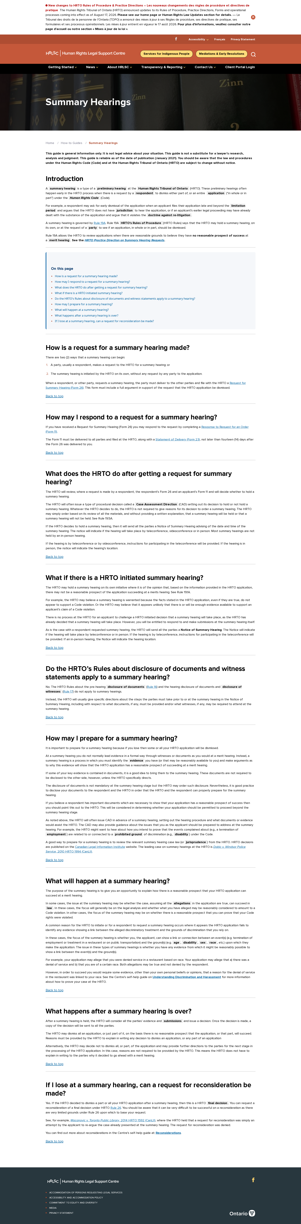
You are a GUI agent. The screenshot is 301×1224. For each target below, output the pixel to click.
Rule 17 (68, 691)
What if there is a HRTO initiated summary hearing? (88, 293)
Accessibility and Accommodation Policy (76, 1197)
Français (219, 39)
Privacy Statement (243, 39)
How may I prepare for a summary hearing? (84, 304)
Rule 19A (100, 223)
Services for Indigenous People (167, 54)
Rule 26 (115, 1108)
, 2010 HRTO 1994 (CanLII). (74, 851)
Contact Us (204, 67)
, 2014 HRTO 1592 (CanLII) (137, 1120)
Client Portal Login (240, 67)
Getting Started (61, 67)
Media (52, 1207)
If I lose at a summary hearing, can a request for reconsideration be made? (104, 321)
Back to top (54, 396)
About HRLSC (118, 67)
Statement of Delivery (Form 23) (178, 439)
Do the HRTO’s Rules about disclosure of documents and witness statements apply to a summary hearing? (125, 299)
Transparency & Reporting (161, 67)
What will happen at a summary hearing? (82, 310)
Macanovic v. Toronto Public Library (95, 1120)
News (90, 67)
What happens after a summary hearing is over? (86, 315)
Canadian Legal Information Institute (100, 847)
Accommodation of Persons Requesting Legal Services (85, 1192)
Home (50, 143)
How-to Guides (71, 143)
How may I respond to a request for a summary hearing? (92, 282)
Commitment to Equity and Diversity (73, 1202)
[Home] (86, 58)
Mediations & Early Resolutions (221, 54)
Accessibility (197, 39)
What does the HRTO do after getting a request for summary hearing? (101, 287)
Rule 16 (152, 687)
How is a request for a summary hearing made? (86, 276)
